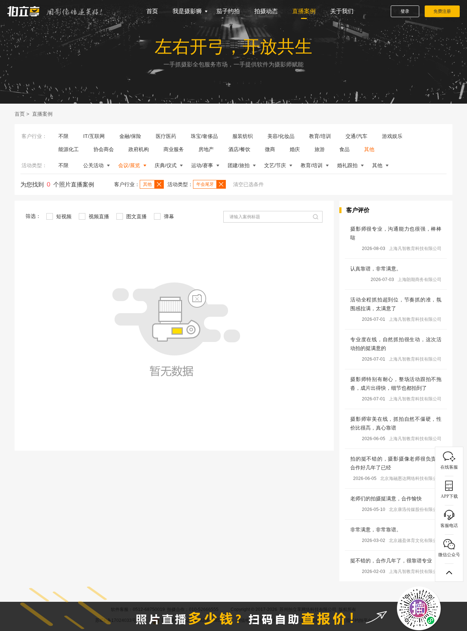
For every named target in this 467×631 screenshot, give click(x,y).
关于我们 (342, 11)
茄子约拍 (228, 11)
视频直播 (98, 216)
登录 (405, 11)
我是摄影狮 (187, 11)
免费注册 (442, 11)
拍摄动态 (266, 11)
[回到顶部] (449, 572)
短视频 (63, 216)
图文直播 (136, 216)
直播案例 (304, 11)
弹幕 (168, 216)
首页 (152, 11)
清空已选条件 (248, 184)
